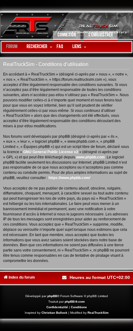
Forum (11, 47)
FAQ (60, 47)
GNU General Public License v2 (50, 152)
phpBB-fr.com (75, 301)
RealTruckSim (98, 312)
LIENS (76, 47)
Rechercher (37, 47)
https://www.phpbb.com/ (69, 178)
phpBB (52, 296)
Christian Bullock (54, 312)
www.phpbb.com (90, 157)
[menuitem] (66, 36)
